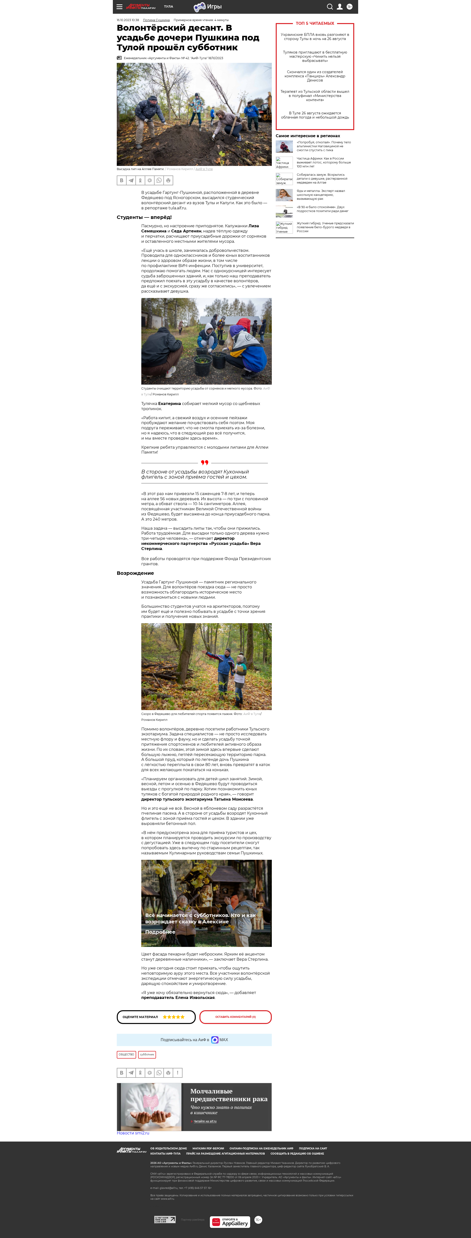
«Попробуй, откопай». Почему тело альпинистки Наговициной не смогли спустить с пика (324, 146)
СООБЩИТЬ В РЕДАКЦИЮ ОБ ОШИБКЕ (297, 1153)
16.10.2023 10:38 (128, 20)
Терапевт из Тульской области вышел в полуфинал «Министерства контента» (315, 96)
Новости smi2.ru (133, 1133)
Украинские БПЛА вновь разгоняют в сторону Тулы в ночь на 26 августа (315, 37)
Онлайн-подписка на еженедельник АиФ (261, 1148)
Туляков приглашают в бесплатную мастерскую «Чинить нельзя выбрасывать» (315, 56)
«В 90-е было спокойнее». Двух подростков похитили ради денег (323, 209)
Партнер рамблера (192, 1219)
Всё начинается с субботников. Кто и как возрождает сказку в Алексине (200, 918)
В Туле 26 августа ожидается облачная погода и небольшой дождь (315, 115)
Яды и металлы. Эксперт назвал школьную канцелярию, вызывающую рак (321, 195)
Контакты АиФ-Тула (165, 1153)
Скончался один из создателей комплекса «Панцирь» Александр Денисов (315, 76)
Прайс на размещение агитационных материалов (225, 1153)
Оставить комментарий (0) (235, 1017)
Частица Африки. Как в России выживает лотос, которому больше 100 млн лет (324, 162)
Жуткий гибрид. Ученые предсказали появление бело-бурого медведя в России (325, 227)
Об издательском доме (168, 1148)
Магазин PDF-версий (208, 1148)
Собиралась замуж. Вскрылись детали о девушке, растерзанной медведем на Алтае (322, 178)
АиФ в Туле (204, 169)
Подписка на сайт (313, 1148)
